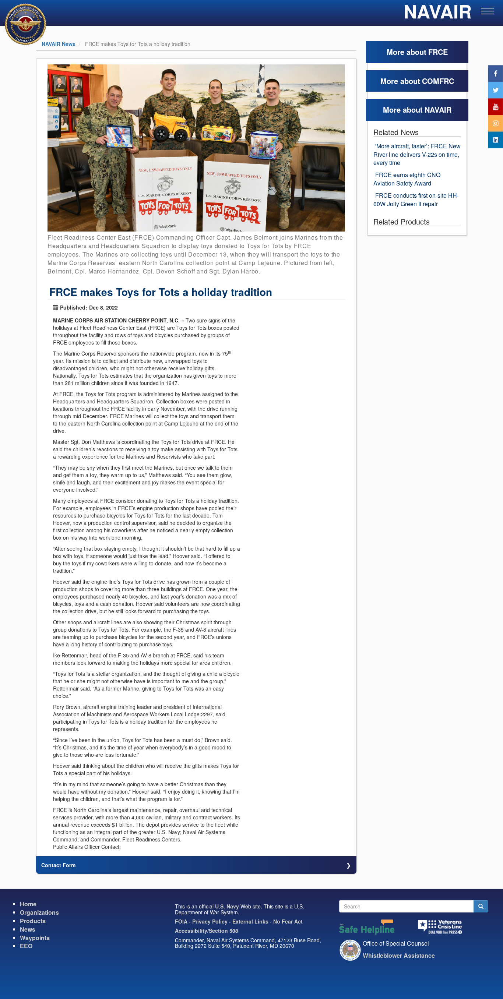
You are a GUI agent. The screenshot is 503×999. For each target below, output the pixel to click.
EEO (26, 946)
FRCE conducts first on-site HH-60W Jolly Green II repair (416, 199)
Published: (73, 307)
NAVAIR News (58, 43)
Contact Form (58, 865)
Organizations (39, 912)
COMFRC (438, 80)
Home (28, 904)
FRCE (438, 51)
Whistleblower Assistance (399, 955)
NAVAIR (438, 15)
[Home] (21, 24)
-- (183, 320)
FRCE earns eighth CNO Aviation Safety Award (406, 178)
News (27, 929)
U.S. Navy (227, 906)
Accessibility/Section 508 (206, 930)
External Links (250, 921)
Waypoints (35, 937)
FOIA (181, 921)
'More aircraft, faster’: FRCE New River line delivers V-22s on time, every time (417, 154)
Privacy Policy (210, 921)
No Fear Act (288, 921)
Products (33, 921)
